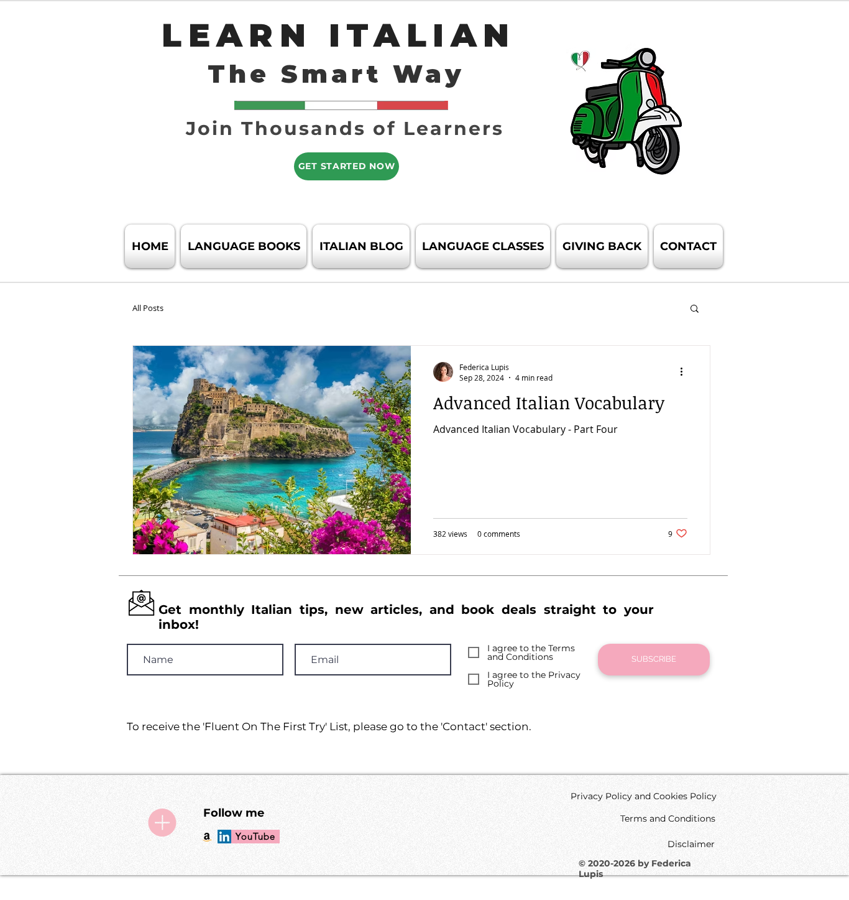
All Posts (147, 307)
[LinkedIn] (224, 836)
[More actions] (685, 371)
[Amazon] (207, 836)
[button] (694, 309)
